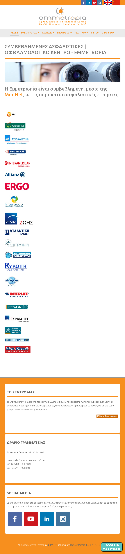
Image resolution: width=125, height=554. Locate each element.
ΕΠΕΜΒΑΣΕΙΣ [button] (64, 33)
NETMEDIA (52, 545)
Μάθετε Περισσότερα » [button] (107, 416)
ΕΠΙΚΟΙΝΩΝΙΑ (108, 33)
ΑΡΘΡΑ (85, 33)
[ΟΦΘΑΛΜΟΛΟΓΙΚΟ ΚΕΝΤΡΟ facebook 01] (15, 518)
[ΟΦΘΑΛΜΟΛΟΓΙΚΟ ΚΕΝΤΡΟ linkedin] (47, 518)
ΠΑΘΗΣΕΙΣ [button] (48, 33)
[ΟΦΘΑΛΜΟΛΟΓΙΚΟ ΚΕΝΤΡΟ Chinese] (116, 2)
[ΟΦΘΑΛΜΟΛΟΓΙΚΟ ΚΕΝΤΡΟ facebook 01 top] (83, 2)
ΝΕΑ (77, 33)
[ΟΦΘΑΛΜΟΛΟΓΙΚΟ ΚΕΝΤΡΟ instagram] (63, 518)
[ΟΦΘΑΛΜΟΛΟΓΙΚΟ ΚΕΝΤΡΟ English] (108, 2)
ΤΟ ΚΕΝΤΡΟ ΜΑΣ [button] (30, 33)
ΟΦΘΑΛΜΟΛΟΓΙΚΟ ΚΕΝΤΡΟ (62, 16)
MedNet (14, 94)
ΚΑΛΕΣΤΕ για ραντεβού (112, 546)
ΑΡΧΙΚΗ (14, 33)
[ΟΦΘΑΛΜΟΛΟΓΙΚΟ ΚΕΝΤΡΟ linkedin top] (89, 2)
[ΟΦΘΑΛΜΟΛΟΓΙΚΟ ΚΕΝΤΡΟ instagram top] (99, 2)
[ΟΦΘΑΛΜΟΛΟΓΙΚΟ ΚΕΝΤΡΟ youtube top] (94, 2)
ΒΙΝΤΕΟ (95, 33)
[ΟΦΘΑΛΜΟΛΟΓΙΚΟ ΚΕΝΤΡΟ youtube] (31, 518)
